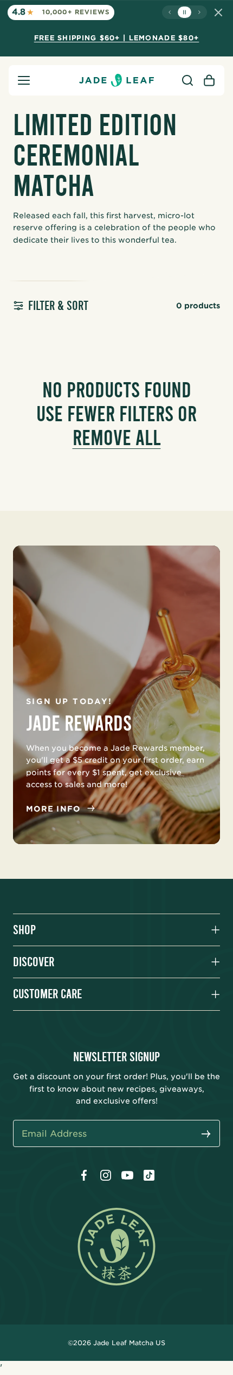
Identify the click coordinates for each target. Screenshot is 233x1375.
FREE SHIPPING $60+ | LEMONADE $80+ (116, 38)
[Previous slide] (170, 12)
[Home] (116, 80)
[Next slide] (199, 12)
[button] (23, 80)
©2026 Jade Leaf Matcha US (116, 1343)
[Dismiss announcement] (218, 12)
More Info (53, 808)
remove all (117, 438)
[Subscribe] (205, 1135)
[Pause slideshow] (184, 12)
